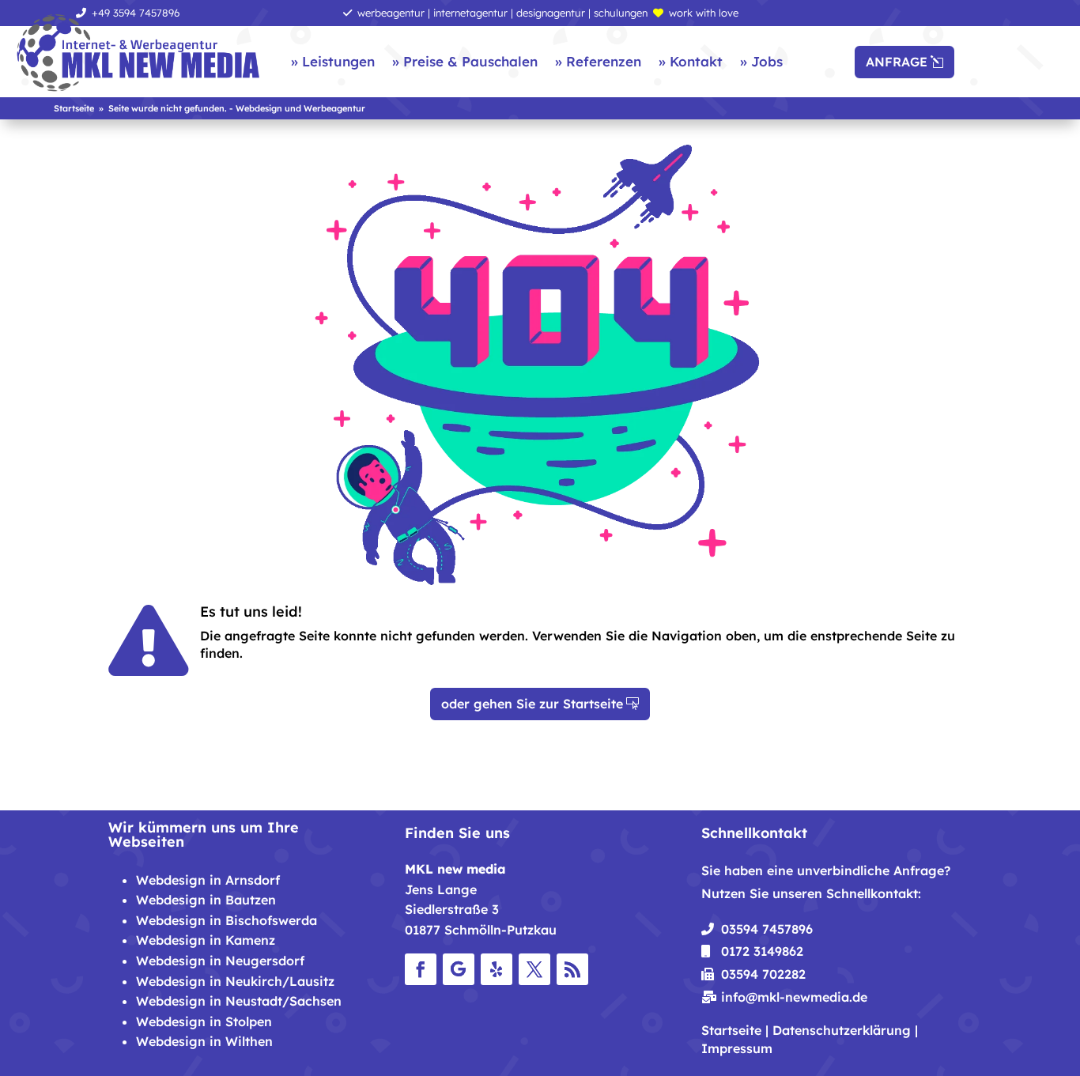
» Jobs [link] (761, 61)
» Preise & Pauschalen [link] (465, 61)
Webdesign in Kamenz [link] (205, 940)
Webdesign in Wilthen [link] (204, 1041)
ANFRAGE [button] (896, 62)
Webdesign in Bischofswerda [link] (226, 920)
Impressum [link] (736, 1048)
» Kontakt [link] (691, 61)
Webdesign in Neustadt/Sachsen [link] (239, 1001)
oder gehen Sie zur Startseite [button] (532, 704)
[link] (138, 53)
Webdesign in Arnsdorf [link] (208, 880)
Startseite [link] (731, 1030)
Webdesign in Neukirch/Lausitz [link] (235, 981)
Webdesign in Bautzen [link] (206, 900)
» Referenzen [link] (598, 61)
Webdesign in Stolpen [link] (204, 1021)
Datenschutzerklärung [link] (841, 1030)
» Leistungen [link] (333, 61)
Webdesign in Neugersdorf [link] (220, 960)
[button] (420, 969)
